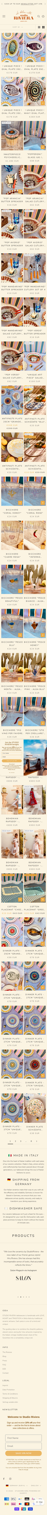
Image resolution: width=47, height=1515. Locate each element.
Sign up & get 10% (12, 760)
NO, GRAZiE (11, 772)
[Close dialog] (45, 741)
